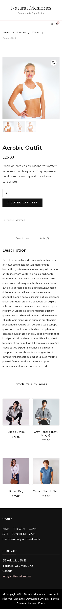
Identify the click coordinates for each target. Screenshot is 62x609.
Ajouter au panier (22, 202)
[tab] (22, 238)
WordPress (38, 603)
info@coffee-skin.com (16, 576)
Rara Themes (51, 599)
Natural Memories (31, 8)
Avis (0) (44, 238)
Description (22, 238)
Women (20, 220)
